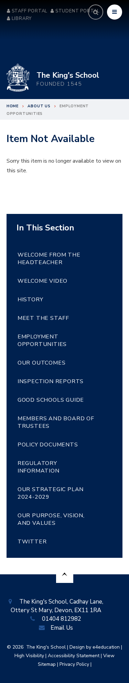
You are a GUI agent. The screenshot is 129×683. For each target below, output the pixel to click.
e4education (106, 647)
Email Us (62, 628)
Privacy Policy (74, 664)
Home (13, 106)
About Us (39, 106)
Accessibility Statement (73, 655)
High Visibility (29, 655)
